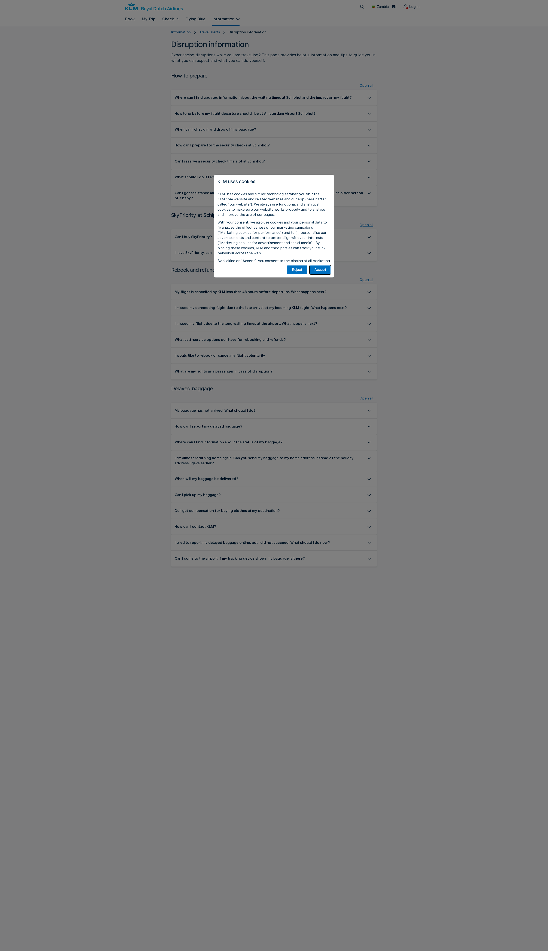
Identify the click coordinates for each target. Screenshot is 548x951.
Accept (320, 270)
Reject (297, 270)
